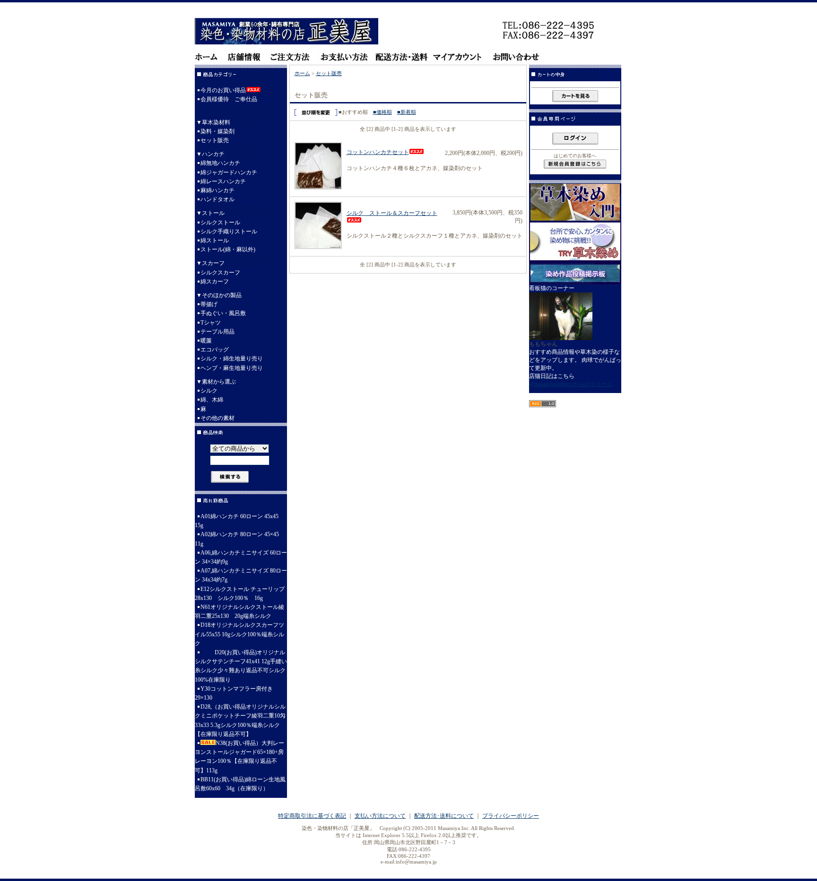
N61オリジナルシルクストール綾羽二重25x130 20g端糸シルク (239, 611)
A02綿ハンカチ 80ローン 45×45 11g (237, 539)
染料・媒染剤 (217, 131)
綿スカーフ (214, 281)
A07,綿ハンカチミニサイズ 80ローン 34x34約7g (241, 575)
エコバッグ (214, 349)
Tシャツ (210, 322)
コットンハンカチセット (378, 152)
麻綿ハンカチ (217, 190)
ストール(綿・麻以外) (227, 249)
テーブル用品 (217, 331)
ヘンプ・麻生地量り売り (231, 368)
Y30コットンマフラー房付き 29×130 (234, 693)
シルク (208, 390)
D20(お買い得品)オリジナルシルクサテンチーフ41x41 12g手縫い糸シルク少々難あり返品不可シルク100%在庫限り (241, 666)
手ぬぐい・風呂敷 (223, 313)
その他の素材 (217, 418)
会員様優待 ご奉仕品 (228, 99)
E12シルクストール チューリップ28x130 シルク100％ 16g (240, 593)
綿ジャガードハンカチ (228, 172)
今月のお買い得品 (223, 90)
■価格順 (382, 112)
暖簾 (206, 340)
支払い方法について (380, 816)
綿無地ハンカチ (220, 163)
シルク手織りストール (228, 231)
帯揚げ (208, 304)
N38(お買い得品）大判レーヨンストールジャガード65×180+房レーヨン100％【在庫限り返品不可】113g (239, 757)
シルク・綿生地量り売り (231, 358)
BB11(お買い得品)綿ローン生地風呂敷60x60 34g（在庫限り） (240, 784)
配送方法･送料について (444, 816)
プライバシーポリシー (510, 816)
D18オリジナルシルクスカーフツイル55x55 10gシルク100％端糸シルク (239, 634)
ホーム (302, 73)
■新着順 (406, 112)
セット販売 (214, 140)
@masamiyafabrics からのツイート (571, 384)
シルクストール (220, 222)
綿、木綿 (211, 399)
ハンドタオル (217, 199)
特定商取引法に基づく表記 (312, 816)
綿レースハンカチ (223, 181)
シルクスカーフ (220, 272)
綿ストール (214, 240)
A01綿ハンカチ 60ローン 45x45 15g (236, 521)
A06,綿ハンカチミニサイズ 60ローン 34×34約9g (241, 557)
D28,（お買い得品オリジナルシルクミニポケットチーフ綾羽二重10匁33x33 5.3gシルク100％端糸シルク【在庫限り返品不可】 (240, 720)
